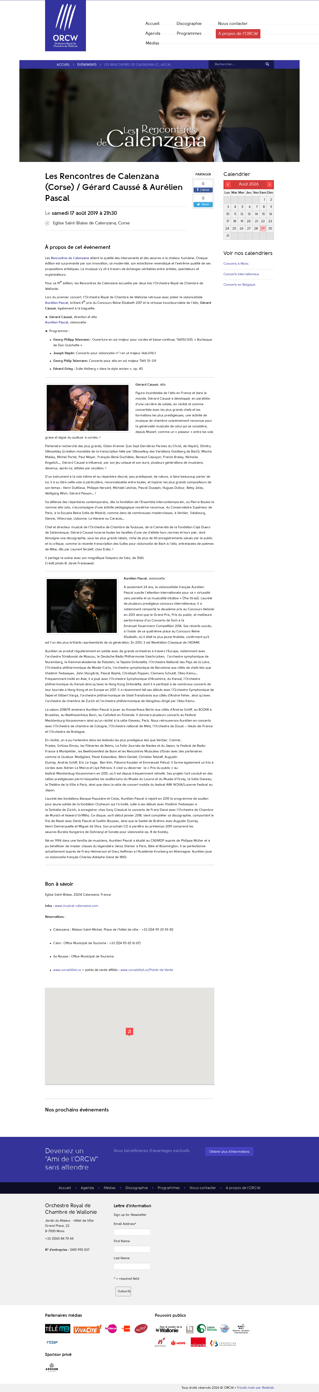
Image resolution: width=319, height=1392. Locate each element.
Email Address (125, 1224)
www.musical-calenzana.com (76, 906)
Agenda (152, 33)
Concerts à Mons (235, 263)
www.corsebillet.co (67, 970)
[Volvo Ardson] (51, 1371)
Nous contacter (233, 24)
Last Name (122, 1258)
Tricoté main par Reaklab (255, 1387)
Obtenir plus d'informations (229, 1151)
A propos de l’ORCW (238, 34)
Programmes (189, 33)
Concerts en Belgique (239, 284)
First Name (122, 1241)
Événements (87, 64)
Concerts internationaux (241, 274)
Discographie (189, 24)
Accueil (152, 24)
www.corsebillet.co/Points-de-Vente (147, 970)
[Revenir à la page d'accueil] (65, 50)
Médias (152, 43)
